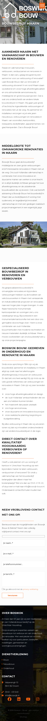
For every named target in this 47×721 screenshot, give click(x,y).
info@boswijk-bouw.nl (34, 486)
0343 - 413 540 (11, 692)
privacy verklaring (30, 589)
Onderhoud (8, 668)
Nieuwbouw (9, 664)
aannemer (6, 78)
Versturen (12, 595)
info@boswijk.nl (12, 695)
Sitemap (23, 717)
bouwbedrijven (9, 103)
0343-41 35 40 (36, 483)
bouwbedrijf (25, 288)
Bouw (6, 660)
